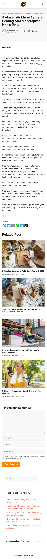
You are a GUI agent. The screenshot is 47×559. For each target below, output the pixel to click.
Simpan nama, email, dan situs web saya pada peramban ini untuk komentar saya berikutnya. (25, 457)
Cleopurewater (12, 30)
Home (4, 13)
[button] (43, 4)
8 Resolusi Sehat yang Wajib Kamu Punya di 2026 (23, 271)
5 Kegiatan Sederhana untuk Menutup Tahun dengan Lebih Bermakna (21, 310)
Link (30, 31)
